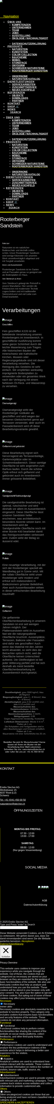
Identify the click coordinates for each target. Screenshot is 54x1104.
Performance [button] (7, 1039)
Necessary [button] (5, 1001)
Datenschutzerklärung (35, 904)
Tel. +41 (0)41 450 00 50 (13, 800)
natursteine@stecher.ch (12, 804)
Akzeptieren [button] (27, 941)
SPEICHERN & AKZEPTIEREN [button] (17, 1102)
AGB (44, 900)
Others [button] (3, 1089)
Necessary (9, 1004)
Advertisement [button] (7, 1072)
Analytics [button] (5, 1056)
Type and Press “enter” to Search (17, 924)
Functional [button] (5, 1023)
